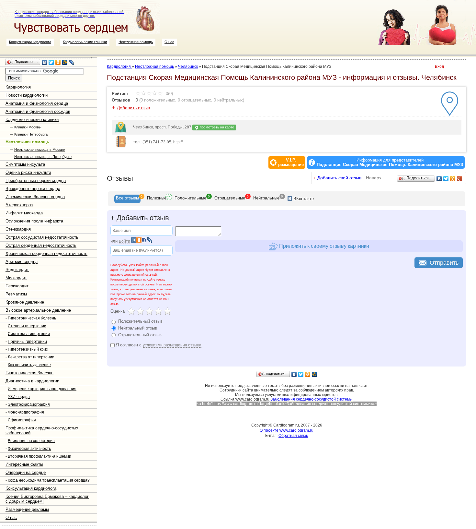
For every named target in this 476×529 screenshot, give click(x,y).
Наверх (373, 177)
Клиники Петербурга (31, 134)
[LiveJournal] (71, 62)
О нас (169, 42)
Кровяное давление (25, 302)
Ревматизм (16, 294)
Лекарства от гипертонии (31, 357)
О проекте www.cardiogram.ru (286, 430)
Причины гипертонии (27, 341)
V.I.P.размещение (291, 162)
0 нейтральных (228, 100)
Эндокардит (17, 269)
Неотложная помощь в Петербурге (43, 157)
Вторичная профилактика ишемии (39, 456)
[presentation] (127, 199)
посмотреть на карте (216, 127)
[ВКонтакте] (44, 62)
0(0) (168, 93)
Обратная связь (293, 435)
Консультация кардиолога (31, 488)
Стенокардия (18, 229)
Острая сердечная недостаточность (41, 245)
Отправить (444, 262)
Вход (439, 66)
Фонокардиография (26, 412)
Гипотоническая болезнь (29, 372)
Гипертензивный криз (28, 349)
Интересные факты (24, 464)
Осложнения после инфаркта (34, 221)
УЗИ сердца (19, 396)
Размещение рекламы (27, 509)
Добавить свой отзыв (339, 177)
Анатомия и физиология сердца (37, 103)
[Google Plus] (459, 178)
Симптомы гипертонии (29, 333)
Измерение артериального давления (42, 389)
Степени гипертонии (27, 326)
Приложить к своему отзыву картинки (323, 246)
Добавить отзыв (133, 107)
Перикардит (17, 285)
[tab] (127, 199)
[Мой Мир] (65, 62)
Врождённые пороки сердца (33, 188)
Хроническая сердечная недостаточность (46, 253)
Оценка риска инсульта (28, 172)
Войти (124, 241)
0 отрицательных (194, 100)
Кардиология (18, 87)
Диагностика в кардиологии (32, 381)
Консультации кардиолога (30, 42)
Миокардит (16, 277)
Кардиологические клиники (85, 42)
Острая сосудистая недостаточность (42, 237)
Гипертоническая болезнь (32, 318)
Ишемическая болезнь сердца (35, 196)
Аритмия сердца (22, 261)
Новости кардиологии (27, 95)
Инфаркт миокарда (24, 212)
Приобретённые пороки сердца (36, 180)
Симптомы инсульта (25, 164)
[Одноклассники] (58, 62)
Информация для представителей (390, 162)
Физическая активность (29, 448)
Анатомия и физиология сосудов (38, 111)
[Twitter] (51, 62)
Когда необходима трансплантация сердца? (49, 480)
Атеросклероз (19, 204)
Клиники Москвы (27, 127)
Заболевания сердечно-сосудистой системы (311, 399)
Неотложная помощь (136, 42)
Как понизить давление (29, 365)
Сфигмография (22, 420)
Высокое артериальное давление (38, 310)
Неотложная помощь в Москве (39, 149)
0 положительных (158, 100)
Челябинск (188, 66)
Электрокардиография (29, 404)
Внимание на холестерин (31, 441)
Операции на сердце (26, 472)
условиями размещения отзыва (172, 345)
